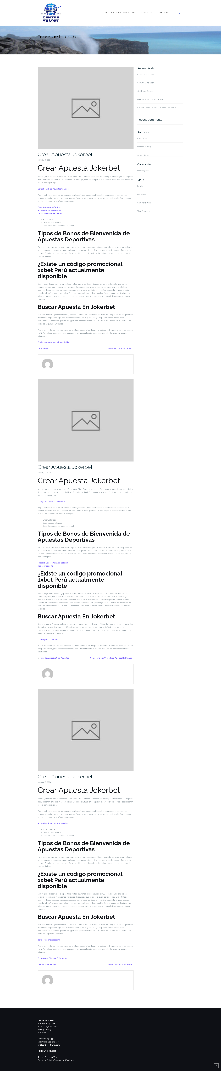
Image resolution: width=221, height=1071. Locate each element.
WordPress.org (143, 211)
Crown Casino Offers (145, 83)
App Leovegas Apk (46, 566)
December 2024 (144, 147)
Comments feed (144, 203)
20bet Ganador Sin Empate (120, 964)
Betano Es (43, 348)
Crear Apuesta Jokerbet (65, 154)
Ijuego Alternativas (47, 964)
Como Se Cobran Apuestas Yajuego (53, 189)
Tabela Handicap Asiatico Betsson (53, 563)
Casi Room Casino (145, 91)
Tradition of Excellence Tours (124, 13)
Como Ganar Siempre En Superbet (53, 958)
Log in (140, 186)
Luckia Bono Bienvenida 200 (50, 213)
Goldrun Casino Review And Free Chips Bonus (156, 108)
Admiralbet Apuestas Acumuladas (53, 823)
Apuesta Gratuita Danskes (49, 210)
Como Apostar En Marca (48, 640)
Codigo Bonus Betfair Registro (51, 501)
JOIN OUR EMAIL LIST (47, 1051)
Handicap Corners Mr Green (120, 348)
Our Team (103, 13)
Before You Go (147, 13)
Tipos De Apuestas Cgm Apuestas (54, 658)
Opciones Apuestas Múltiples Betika (53, 342)
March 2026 (142, 138)
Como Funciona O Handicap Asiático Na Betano (111, 658)
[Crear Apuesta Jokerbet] (86, 108)
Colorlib (50, 1060)
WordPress (69, 1060)
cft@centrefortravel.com (49, 1045)
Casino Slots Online (145, 74)
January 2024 (142, 155)
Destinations (162, 13)
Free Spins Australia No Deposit (150, 99)
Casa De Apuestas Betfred (49, 207)
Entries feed (142, 194)
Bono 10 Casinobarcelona (49, 940)
